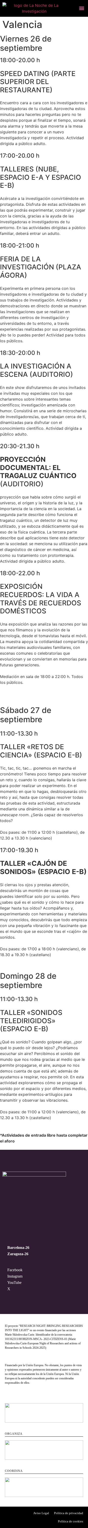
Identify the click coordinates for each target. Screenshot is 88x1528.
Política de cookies (70, 1521)
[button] (81, 8)
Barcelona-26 (18, 1247)
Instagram (14, 1276)
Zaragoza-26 (17, 1254)
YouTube (14, 1282)
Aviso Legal (41, 1513)
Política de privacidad (68, 1513)
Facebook (14, 1270)
